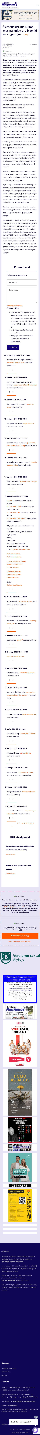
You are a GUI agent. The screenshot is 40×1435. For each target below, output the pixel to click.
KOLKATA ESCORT (13, 512)
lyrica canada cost (28, 792)
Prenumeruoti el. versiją (20, 936)
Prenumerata (5, 1372)
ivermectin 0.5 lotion (27, 673)
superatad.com (28, 423)
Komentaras (13, 290)
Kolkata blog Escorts (14, 585)
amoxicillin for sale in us (15, 363)
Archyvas (4, 1375)
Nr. (33, 44)
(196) (26, 34)
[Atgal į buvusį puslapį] (13, 823)
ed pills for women (25, 601)
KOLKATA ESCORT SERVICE (17, 518)
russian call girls (13, 567)
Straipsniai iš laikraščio (8, 1368)
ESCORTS (10, 501)
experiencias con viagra (28, 481)
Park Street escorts (14, 557)
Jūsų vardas (13, 282)
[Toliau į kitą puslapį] (14, 826)
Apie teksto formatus (14, 306)
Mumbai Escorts (13, 578)
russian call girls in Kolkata (16, 561)
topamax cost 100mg (26, 772)
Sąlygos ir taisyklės (7, 1424)
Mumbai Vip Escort (13, 575)
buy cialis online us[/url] (15, 656)
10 (11, 826)
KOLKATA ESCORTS (14, 506)
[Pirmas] (9, 4)
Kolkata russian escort (15, 564)
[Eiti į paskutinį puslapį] (16, 826)
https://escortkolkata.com (20, 549)
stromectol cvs (25, 753)
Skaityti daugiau (10, 854)
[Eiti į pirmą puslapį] (11, 823)
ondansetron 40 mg (29, 714)
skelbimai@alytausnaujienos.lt (14, 907)
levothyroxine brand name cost (25, 385)
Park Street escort (13, 554)
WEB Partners (24, 1432)
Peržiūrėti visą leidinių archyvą (19, 941)
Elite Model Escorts (14, 572)
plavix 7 (20, 640)
